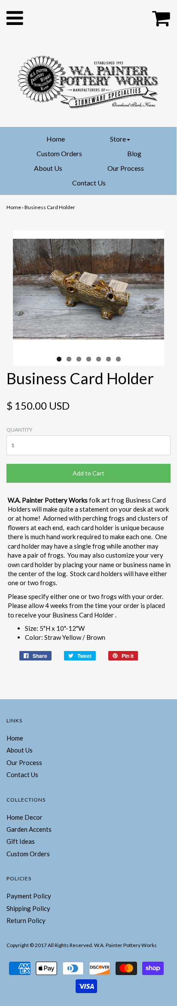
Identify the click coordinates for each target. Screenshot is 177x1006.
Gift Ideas (20, 841)
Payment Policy (28, 896)
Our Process (125, 168)
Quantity (19, 429)
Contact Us (89, 183)
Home (55, 139)
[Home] (88, 80)
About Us (48, 168)
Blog (134, 153)
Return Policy (26, 920)
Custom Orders (59, 153)
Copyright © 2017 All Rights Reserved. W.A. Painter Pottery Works (81, 945)
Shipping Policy (28, 908)
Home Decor (24, 817)
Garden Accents (29, 829)
